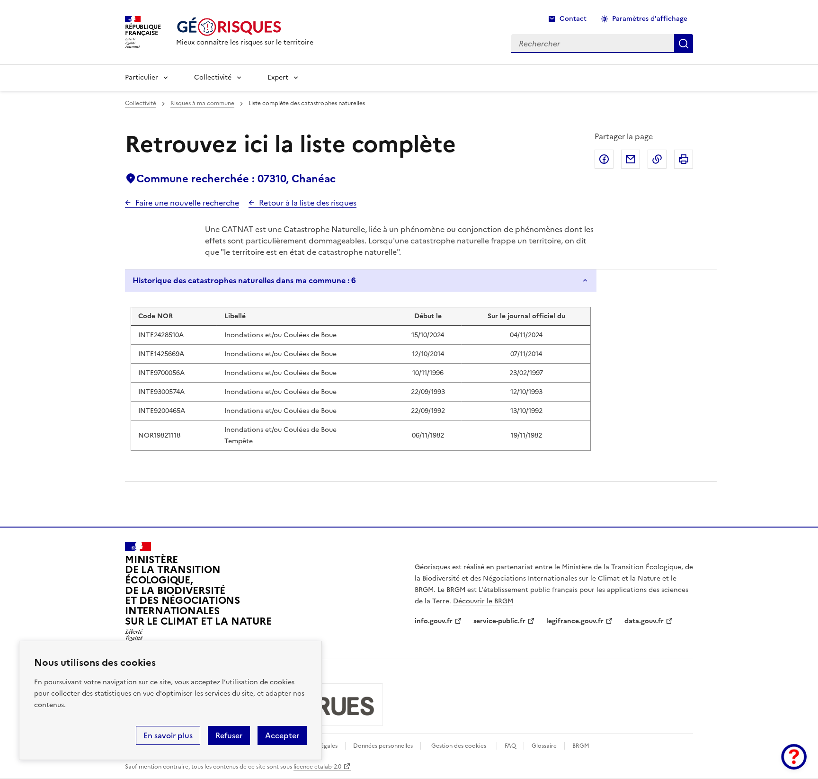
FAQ (510, 746)
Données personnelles (383, 746)
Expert (277, 77)
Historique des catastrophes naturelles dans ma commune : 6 (244, 280)
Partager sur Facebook (604, 159)
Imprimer (683, 159)
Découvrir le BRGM (483, 601)
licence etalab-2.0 (317, 766)
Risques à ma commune (202, 103)
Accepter (282, 735)
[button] (794, 757)
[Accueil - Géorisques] (244, 26)
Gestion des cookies (458, 746)
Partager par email (630, 159)
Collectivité (212, 77)
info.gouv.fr (434, 621)
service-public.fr (499, 621)
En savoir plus (168, 735)
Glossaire (544, 746)
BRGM (580, 746)
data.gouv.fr (644, 621)
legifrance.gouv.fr (575, 621)
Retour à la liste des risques (307, 202)
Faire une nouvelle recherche (187, 202)
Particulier (141, 77)
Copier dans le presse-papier (657, 159)
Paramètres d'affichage (649, 19)
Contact (573, 19)
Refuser (228, 735)
